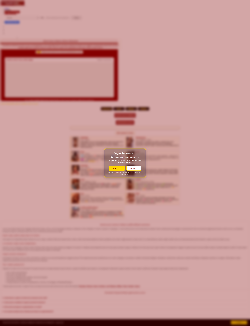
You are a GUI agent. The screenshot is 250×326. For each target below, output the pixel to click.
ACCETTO (117, 168)
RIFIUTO (133, 168)
